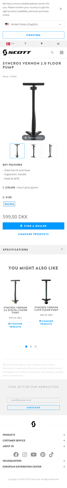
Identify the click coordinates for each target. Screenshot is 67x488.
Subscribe (33, 407)
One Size (9, 203)
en (12, 43)
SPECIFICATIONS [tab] (15, 249)
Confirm (33, 35)
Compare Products (33, 234)
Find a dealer (35, 226)
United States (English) (24, 24)
